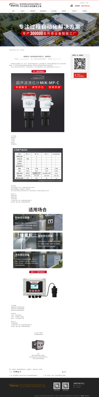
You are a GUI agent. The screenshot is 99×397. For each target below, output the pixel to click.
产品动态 (22, 50)
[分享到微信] (14, 371)
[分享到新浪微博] (18, 371)
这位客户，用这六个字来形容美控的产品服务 (56, 375)
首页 (18, 50)
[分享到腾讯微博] (20, 371)
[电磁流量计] (30, 5)
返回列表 (64, 372)
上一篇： (11, 375)
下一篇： (45, 375)
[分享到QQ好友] (16, 371)
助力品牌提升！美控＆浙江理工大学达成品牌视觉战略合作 (25, 375)
